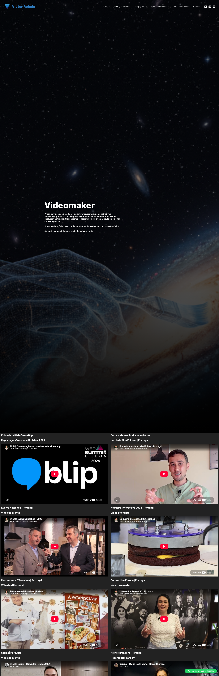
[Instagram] (213, 6)
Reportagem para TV (123, 658)
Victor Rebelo (23, 7)
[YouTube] (209, 6)
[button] (201, 671)
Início (107, 6)
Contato (196, 6)
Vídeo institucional (12, 585)
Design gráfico (140, 6)
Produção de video (122, 6)
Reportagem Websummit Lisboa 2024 (23, 440)
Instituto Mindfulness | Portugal (130, 440)
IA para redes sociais (159, 6)
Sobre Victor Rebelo (180, 6)
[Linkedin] (205, 6)
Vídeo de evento (10, 513)
